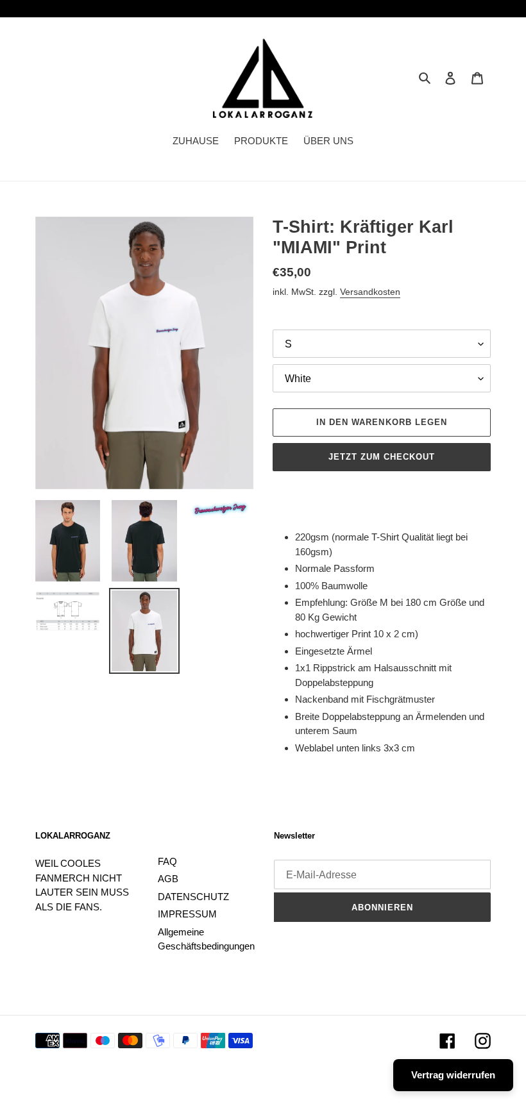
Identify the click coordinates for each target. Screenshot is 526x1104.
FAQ (167, 861)
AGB (168, 878)
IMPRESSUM (187, 913)
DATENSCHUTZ (193, 896)
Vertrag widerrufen (453, 1074)
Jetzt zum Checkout (382, 457)
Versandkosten (370, 292)
